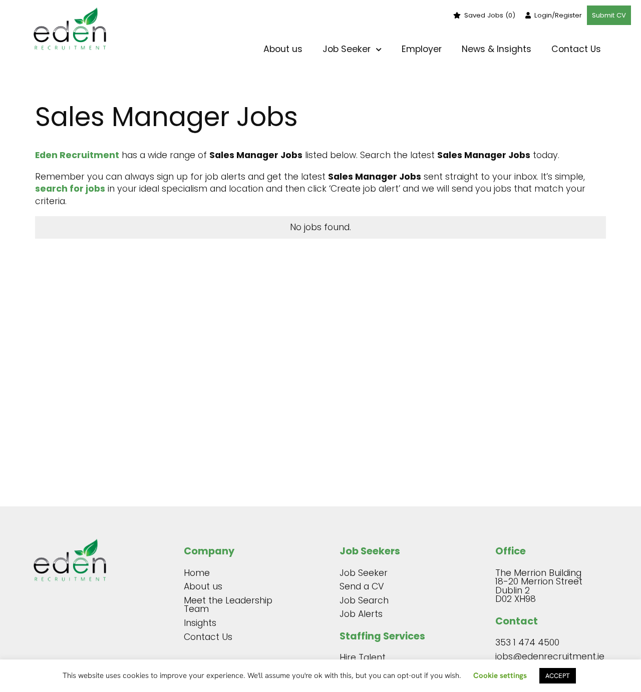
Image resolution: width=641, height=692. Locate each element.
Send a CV (362, 586)
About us (282, 49)
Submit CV (609, 15)
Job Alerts (361, 614)
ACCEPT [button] (557, 675)
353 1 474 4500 (527, 642)
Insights (200, 623)
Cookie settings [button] (500, 675)
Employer (422, 49)
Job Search (364, 600)
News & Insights (496, 49)
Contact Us (576, 49)
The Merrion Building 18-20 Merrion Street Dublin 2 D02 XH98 (538, 586)
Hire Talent (363, 657)
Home (197, 573)
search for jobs (70, 189)
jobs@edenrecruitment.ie (548, 656)
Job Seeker (364, 573)
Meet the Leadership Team (228, 604)
